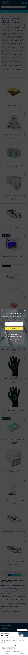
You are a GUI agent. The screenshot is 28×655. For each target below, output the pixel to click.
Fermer (25, 311)
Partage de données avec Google (8, 648)
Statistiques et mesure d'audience (9, 647)
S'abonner (14, 328)
